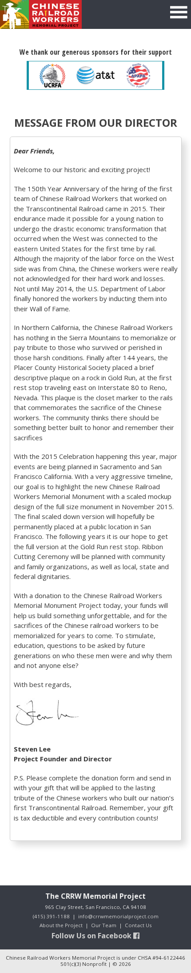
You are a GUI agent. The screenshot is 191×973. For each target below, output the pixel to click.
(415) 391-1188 (51, 916)
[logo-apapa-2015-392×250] (138, 75)
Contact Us (138, 925)
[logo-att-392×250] (95, 75)
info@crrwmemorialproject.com (118, 916)
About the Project (61, 925)
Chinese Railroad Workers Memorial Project (41, 14)
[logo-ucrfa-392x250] (52, 75)
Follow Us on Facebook (92, 936)
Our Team (103, 925)
